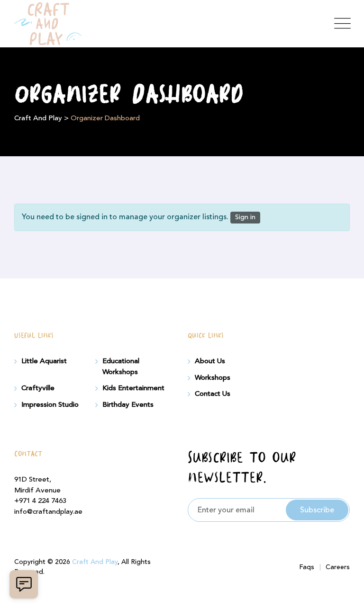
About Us (210, 361)
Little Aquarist (44, 361)
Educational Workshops (120, 366)
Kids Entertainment (133, 388)
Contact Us (212, 394)
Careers (338, 567)
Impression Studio (50, 405)
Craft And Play (95, 562)
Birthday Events (128, 405)
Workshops (212, 378)
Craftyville (38, 388)
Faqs (306, 567)
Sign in (245, 217)
